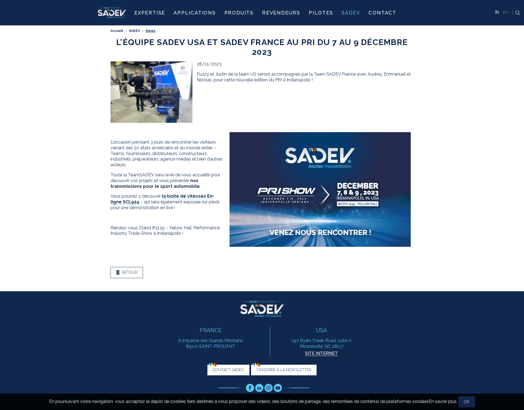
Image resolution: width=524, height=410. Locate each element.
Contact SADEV (228, 370)
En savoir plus (443, 401)
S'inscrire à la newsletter (283, 370)
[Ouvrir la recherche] (516, 12)
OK (466, 402)
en (505, 12)
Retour (130, 272)
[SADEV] (112, 12)
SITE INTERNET (321, 353)
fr (497, 12)
